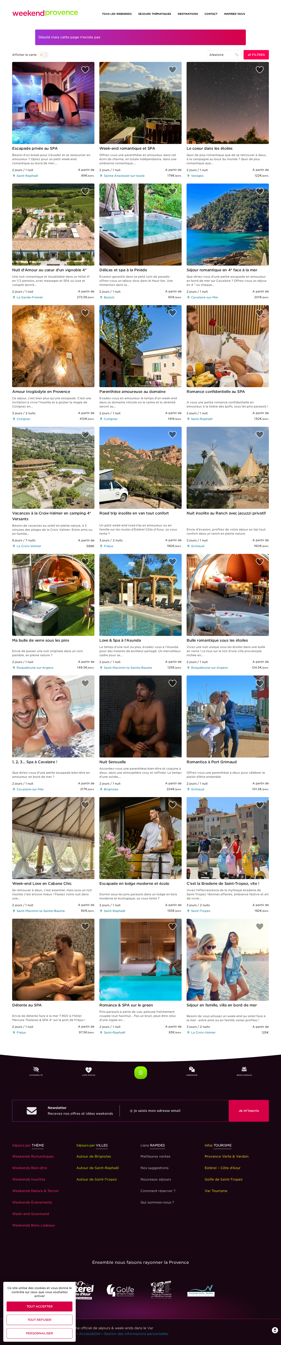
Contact (210, 13)
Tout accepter (40, 1306)
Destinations (188, 13)
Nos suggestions (154, 1168)
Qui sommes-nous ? (157, 1202)
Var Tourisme (216, 1191)
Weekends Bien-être (29, 1168)
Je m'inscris (249, 1111)
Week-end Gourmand (30, 1214)
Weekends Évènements (32, 1202)
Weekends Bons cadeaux (33, 1225)
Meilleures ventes (155, 1156)
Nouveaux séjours (155, 1179)
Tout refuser (39, 1319)
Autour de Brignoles (93, 1156)
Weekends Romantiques (33, 1156)
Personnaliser (39, 1333)
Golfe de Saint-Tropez (224, 1179)
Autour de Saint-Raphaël (97, 1168)
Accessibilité (89, 1334)
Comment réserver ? (157, 1191)
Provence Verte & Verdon (226, 1156)
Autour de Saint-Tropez (96, 1179)
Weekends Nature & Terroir (35, 1191)
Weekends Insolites (28, 1179)
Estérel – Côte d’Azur (222, 1168)
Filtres (258, 54)
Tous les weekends (117, 13)
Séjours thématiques (154, 13)
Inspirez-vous (234, 13)
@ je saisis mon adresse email (155, 1111)
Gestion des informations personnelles (136, 1334)
